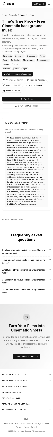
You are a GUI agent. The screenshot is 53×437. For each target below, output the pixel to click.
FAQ (47, 423)
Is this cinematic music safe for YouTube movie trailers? (23, 261)
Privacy (19, 427)
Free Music (8, 423)
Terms (26, 427)
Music (4, 15)
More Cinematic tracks (14, 219)
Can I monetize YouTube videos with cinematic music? (23, 281)
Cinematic (13, 15)
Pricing (30, 423)
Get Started (39, 4)
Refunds (34, 427)
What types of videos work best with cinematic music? (23, 271)
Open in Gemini (35, 85)
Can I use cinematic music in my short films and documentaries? (23, 251)
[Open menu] (49, 4)
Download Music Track (28, 106)
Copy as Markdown (14, 80)
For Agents (39, 423)
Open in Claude (13, 91)
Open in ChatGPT (13, 85)
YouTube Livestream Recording (17, 74)
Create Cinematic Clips (24, 356)
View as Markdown (38, 80)
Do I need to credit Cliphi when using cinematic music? (23, 291)
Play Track (28, 99)
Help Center (20, 423)
